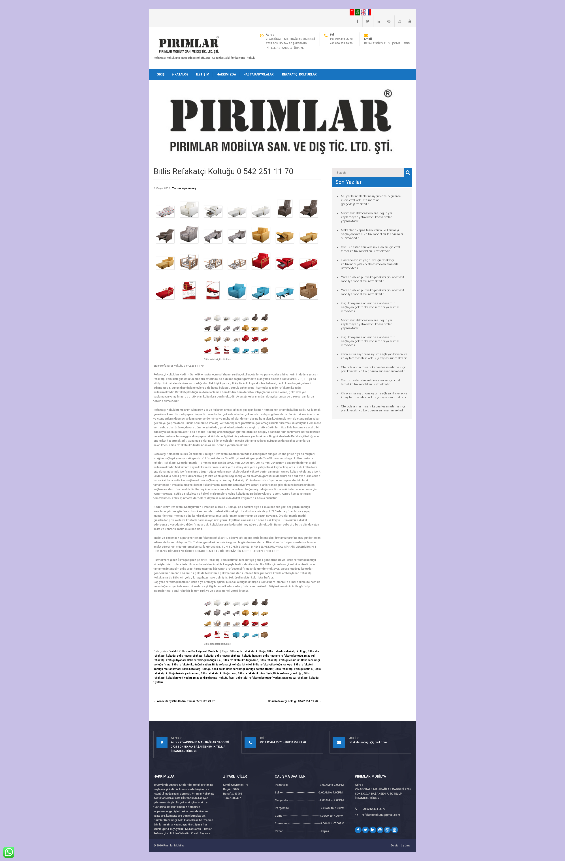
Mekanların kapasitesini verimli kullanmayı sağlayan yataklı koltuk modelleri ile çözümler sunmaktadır (372, 234)
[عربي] (358, 11)
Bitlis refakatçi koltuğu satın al (294, 669)
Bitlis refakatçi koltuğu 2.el (204, 660)
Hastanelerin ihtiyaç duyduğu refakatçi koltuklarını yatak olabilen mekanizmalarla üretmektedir (370, 264)
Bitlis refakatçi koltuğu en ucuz (280, 660)
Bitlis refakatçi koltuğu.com (218, 673)
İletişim (202, 74)
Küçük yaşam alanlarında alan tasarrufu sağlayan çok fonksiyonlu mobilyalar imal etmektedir (370, 307)
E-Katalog (179, 74)
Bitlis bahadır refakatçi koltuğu (286, 651)
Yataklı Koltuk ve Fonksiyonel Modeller (195, 651)
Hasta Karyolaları (259, 74)
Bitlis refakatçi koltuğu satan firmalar (249, 669)
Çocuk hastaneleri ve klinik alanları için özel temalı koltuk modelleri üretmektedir (370, 249)
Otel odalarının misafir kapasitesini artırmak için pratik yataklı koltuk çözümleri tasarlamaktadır (374, 369)
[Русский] (368, 11)
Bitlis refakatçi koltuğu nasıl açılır (203, 669)
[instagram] (397, 21)
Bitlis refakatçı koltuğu (287, 673)
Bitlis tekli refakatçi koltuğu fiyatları (258, 677)
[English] (363, 11)
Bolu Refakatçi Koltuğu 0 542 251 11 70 (294, 701)
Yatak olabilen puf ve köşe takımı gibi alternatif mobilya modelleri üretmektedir (372, 279)
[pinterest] (387, 21)
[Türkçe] (352, 11)
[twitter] (365, 21)
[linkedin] (376, 21)
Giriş (161, 74)
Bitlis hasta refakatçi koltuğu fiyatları (238, 655)
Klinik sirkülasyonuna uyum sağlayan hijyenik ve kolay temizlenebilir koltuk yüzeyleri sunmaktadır (374, 356)
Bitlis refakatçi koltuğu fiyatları (191, 664)
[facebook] (355, 21)
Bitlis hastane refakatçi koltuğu (283, 655)
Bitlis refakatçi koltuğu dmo (240, 660)
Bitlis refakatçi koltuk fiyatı (255, 673)
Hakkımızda (226, 74)
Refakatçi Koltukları (300, 74)
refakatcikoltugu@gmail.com (387, 43)
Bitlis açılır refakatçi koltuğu (248, 651)
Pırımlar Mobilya (173, 845)
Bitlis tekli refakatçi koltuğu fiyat (213, 677)
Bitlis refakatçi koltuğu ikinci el (232, 664)
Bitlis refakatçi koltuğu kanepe (272, 664)
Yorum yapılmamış (184, 188)
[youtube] (408, 21)
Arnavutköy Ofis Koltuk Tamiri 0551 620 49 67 (184, 701)
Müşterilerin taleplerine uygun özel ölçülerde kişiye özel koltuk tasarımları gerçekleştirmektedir (371, 200)
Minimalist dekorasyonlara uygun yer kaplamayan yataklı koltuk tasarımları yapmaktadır (366, 217)
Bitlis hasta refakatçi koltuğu (195, 655)
